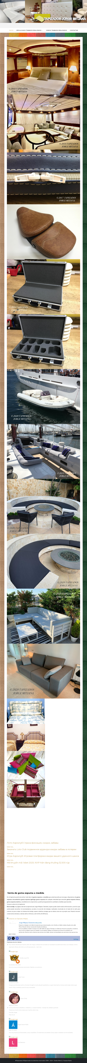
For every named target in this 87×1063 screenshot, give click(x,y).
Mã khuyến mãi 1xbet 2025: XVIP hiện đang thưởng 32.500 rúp (38, 862)
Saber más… (10, 847)
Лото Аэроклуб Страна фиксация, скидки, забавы (32, 843)
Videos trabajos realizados (56, 30)
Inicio (11, 30)
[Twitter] (13, 938)
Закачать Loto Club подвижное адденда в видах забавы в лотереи (41, 849)
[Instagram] (17, 938)
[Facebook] (9, 938)
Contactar (74, 30)
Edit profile (38, 922)
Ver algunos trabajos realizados (28, 30)
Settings (76, 939)
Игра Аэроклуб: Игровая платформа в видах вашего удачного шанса (43, 856)
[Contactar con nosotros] (17, 918)
